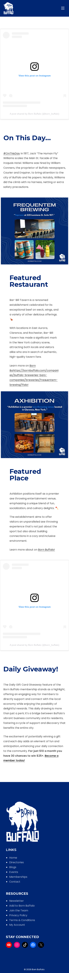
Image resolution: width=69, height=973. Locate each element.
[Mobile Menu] (63, 8)
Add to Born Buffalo (22, 906)
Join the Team (18, 910)
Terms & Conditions (22, 920)
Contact (14, 882)
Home (13, 858)
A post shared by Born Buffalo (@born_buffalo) (34, 113)
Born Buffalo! (46, 550)
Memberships (18, 877)
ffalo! (25, 385)
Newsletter (16, 901)
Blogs (12, 867)
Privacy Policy (18, 915)
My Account (17, 925)
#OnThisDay (11, 153)
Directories (16, 862)
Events (13, 872)
